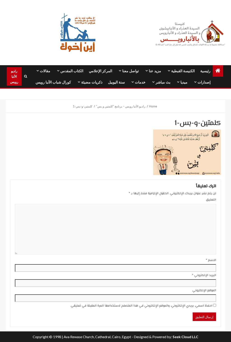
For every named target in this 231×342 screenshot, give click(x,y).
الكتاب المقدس (71, 71)
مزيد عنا (155, 71)
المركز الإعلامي (100, 71)
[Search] (25, 76)
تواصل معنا (130, 71)
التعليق (211, 199)
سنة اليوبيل (116, 82)
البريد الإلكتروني (204, 275)
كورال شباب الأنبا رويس (53, 82)
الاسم (211, 260)
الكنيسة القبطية (183, 71)
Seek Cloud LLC (185, 337)
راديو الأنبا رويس (14, 76)
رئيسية (205, 71)
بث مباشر (163, 82)
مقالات (45, 71)
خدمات (140, 82)
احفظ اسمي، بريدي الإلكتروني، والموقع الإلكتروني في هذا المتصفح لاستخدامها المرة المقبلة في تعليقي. (141, 305)
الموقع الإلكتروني (204, 290)
